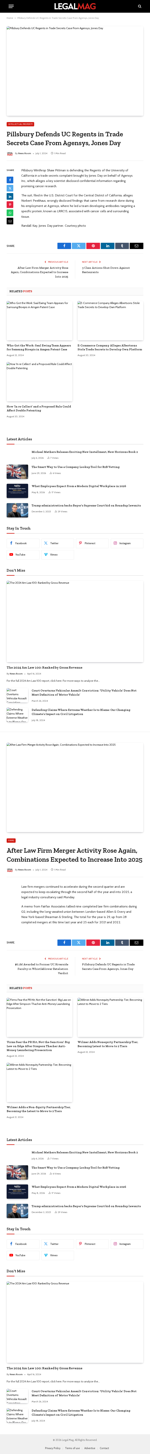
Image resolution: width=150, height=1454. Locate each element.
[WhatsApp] (10, 213)
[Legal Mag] (75, 6)
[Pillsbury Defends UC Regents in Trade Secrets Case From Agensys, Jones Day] (75, 71)
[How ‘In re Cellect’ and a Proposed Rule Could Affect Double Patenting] (39, 381)
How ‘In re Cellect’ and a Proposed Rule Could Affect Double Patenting (39, 408)
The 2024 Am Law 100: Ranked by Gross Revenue (44, 667)
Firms (11, 840)
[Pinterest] (10, 204)
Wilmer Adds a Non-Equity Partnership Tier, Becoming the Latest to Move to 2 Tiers (39, 1109)
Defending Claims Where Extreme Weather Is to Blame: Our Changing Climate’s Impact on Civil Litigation (81, 712)
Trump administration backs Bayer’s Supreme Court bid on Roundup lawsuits (86, 505)
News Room (24, 153)
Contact (104, 1448)
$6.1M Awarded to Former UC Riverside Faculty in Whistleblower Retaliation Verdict (41, 969)
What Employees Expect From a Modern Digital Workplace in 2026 (79, 486)
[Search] (139, 6)
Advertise (89, 1448)
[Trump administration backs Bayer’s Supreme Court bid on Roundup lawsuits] (17, 510)
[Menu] (11, 6)
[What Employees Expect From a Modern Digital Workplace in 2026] (17, 491)
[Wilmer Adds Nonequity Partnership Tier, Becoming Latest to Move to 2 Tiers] (110, 1017)
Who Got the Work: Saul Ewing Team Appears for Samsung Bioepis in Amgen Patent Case (39, 347)
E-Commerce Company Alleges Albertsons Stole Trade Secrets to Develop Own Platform (110, 347)
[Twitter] (10, 188)
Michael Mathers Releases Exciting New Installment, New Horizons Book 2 (85, 452)
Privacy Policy (53, 1448)
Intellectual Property (20, 124)
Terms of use (72, 1448)
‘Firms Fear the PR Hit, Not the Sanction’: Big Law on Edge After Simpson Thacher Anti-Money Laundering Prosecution (38, 1046)
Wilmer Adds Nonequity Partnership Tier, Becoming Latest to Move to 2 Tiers (108, 1044)
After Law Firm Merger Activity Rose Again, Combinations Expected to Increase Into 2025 (39, 272)
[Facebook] (10, 180)
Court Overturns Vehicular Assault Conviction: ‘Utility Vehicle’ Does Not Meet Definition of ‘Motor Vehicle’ (84, 692)
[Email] (10, 221)
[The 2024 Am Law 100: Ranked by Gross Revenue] (75, 621)
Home (10, 17)
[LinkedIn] (10, 196)
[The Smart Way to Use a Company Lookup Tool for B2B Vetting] (17, 472)
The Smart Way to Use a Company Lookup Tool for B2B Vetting (76, 467)
